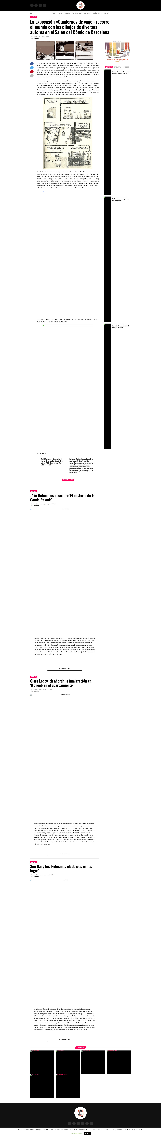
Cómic (60, 13)
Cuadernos (67, 13)
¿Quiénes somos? (97, 13)
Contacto (106, 13)
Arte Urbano (87, 13)
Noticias (54, 13)
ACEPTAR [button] (87, 1133)
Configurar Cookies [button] (76, 1133)
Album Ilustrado (77, 13)
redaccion (36, 38)
